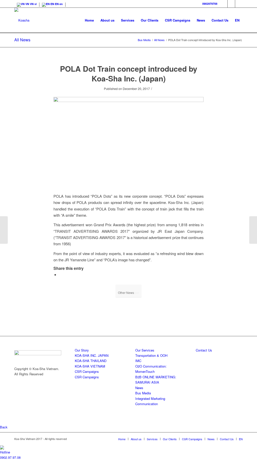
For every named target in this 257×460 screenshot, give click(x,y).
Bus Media (143, 393)
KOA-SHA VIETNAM (90, 366)
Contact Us (204, 350)
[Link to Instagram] (231, 4)
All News (22, 40)
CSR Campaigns (87, 371)
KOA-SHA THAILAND (90, 360)
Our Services (144, 350)
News (139, 387)
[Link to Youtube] (239, 4)
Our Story (82, 350)
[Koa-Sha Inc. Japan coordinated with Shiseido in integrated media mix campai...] (253, 230)
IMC (138, 360)
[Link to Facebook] (223, 4)
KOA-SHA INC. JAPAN (91, 355)
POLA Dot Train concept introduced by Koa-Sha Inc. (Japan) (128, 73)
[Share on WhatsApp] (60, 274)
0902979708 (209, 4)
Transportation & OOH (151, 355)
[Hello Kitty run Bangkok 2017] (4, 230)
